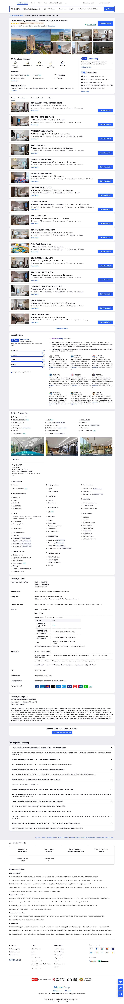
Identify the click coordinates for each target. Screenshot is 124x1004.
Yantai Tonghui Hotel (44, 891)
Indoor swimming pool (19, 419)
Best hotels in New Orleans (104, 930)
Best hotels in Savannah (58, 934)
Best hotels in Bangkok (61, 927)
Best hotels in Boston (30, 934)
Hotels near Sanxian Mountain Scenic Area (44, 898)
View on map (85, 91)
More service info (14, 955)
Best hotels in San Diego (75, 930)
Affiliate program (58, 955)
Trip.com (37, 837)
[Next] (112, 446)
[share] (120, 988)
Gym (48, 419)
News (33, 952)
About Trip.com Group (38, 969)
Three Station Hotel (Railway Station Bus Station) (23, 891)
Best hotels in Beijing (75, 927)
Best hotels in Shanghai (16, 927)
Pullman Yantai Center (15, 876)
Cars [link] (45, 3)
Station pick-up (17, 428)
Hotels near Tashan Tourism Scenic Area (68, 898)
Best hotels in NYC (104, 927)
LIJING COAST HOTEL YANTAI (99, 887)
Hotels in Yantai (74, 837)
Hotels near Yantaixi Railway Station (87, 905)
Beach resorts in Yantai (15, 916)
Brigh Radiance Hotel (97, 880)
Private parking (85, 419)
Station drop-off (17, 546)
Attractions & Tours (56, 3)
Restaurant (16, 425)
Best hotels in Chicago (60, 930)
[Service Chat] (120, 994)
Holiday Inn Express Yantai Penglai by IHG (44, 880)
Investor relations (58, 949)
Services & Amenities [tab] (38, 98)
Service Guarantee (14, 952)
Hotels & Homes (22, 3)
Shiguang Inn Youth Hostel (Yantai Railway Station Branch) (47, 887)
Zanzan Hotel (50, 876)
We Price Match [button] (91, 24)
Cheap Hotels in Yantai (80, 916)
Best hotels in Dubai (47, 930)
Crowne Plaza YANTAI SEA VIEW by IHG (34, 876)
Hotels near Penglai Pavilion (39, 905)
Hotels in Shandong (63, 837)
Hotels (43, 837)
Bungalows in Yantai (39, 916)
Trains (39, 3)
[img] (31, 41)
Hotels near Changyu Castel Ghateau (79, 902)
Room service (51, 503)
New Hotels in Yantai (53, 916)
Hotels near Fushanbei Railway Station (41, 909)
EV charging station (18, 422)
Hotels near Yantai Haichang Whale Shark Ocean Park (95, 898)
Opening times (17, 505)
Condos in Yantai (28, 916)
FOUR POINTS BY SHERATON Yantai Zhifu (77, 887)
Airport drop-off (85, 425)
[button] (66, 3)
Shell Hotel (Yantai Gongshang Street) (20, 880)
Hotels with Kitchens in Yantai (96, 916)
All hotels (56, 961)
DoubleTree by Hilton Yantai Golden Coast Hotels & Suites (39, 20)
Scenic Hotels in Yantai (66, 916)
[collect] (120, 981)
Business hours (17, 508)
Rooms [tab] (13, 98)
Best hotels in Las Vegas (47, 927)
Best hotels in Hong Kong (31, 927)
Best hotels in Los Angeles (89, 934)
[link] (88, 3)
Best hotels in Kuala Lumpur (32, 930)
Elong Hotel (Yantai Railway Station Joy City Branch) (63, 884)
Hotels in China (51, 837)
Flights (33, 3)
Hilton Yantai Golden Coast (63, 876)
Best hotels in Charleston (73, 934)
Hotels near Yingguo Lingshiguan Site (19, 905)
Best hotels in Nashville (15, 934)
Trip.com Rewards (59, 952)
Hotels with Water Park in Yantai (35, 920)
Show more (14, 90)
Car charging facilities (19, 524)
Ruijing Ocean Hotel (85, 884)
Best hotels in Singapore (16, 930)
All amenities (14, 81)
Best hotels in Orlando (43, 934)
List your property (59, 958)
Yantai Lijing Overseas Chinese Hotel (19, 887)
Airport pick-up (51, 422)
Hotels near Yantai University (36, 902)
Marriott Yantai (56, 891)
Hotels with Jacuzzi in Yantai (17, 920)
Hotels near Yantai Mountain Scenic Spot (56, 902)
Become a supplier (59, 964)
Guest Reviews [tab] (23, 98)
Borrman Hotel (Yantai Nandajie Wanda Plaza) (85, 876)
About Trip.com (36, 949)
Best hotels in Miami (89, 930)
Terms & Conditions (37, 958)
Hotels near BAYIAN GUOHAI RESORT (19, 898)
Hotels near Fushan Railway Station (19, 909)
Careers (34, 955)
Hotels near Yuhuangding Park (17, 902)
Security (56, 967)
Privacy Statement (37, 961)
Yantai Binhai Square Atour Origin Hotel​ (20, 884)
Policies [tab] (50, 98)
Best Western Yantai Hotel (40, 884)
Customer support (14, 949)
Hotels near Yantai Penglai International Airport (62, 905)
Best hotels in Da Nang (104, 934)
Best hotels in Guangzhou (90, 927)
